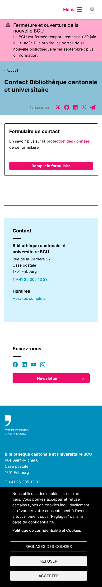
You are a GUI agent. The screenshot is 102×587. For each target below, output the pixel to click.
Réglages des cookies (48, 546)
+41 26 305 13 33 (32, 279)
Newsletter (47, 378)
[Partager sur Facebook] (66, 107)
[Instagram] (42, 364)
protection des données (68, 141)
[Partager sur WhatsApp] (84, 107)
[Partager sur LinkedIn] (75, 107)
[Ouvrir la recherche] (92, 9)
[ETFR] (51, 425)
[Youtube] (33, 364)
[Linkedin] (24, 364)
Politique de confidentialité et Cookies (46, 530)
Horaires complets (29, 298)
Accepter (49, 575)
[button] (51, 166)
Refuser (48, 561)
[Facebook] (15, 364)
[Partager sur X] (57, 107)
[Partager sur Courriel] (93, 107)
